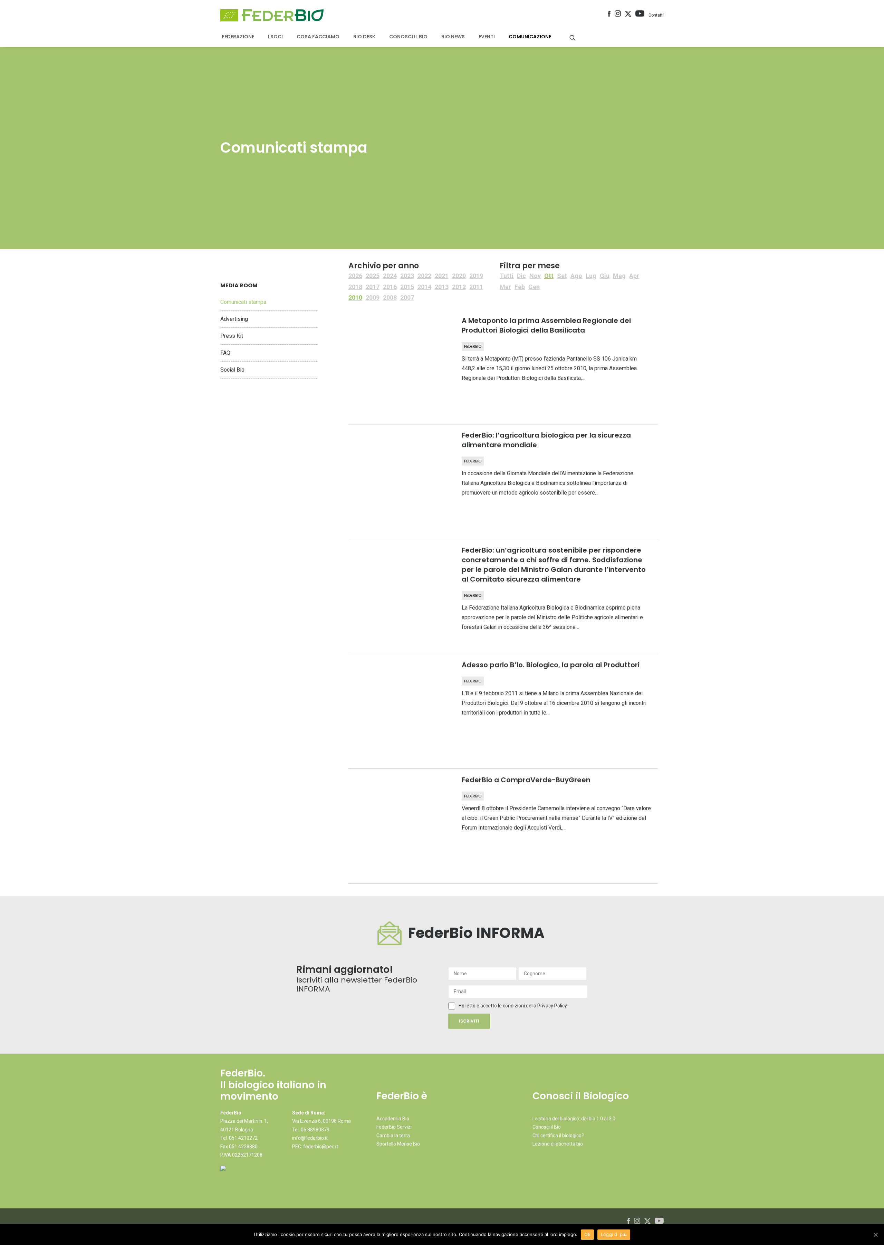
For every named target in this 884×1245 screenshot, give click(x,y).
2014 (424, 286)
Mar (505, 286)
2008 (390, 297)
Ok (587, 1234)
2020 (459, 275)
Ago (576, 275)
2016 (390, 286)
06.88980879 (315, 1129)
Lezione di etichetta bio (557, 1144)
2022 (424, 275)
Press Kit (231, 336)
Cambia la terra (393, 1135)
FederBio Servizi (394, 1127)
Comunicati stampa (243, 302)
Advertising (234, 319)
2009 (372, 297)
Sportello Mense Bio (398, 1144)
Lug (591, 275)
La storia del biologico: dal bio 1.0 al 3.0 (573, 1118)
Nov (535, 275)
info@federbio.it (310, 1138)
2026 (355, 275)
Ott (549, 275)
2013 (442, 286)
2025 (372, 275)
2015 (407, 286)
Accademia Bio (392, 1118)
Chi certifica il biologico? (558, 1135)
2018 (355, 286)
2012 (459, 286)
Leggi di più (614, 1234)
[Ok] (875, 1234)
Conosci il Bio (546, 1127)
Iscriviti (469, 1021)
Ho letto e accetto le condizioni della (498, 1005)
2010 (355, 297)
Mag (619, 275)
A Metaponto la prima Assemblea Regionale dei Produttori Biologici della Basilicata (546, 325)
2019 (476, 275)
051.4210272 (243, 1138)
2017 (372, 286)
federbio (472, 346)
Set (562, 275)
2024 (390, 275)
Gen (534, 286)
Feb (520, 286)
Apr (634, 275)
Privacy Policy (552, 1005)
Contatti (656, 15)
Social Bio (232, 369)
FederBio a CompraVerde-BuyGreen (526, 780)
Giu (604, 275)
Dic (521, 275)
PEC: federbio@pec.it (315, 1146)
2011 (476, 286)
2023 (407, 275)
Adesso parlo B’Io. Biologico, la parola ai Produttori (551, 665)
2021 (442, 275)
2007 (407, 297)
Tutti (506, 275)
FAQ (225, 352)
